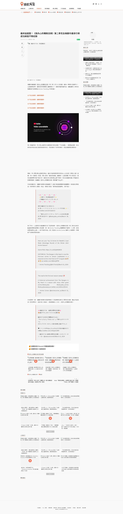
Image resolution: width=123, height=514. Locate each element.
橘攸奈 (45, 12)
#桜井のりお (44, 206)
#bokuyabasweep (43, 287)
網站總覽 (84, 507)
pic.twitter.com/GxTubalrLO (46, 210)
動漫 (41, 374)
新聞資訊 (39, 8)
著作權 (59, 507)
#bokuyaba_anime (63, 285)
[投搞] (93, 4)
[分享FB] (22, 43)
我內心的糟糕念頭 (33, 374)
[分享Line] (22, 47)
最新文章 (85, 47)
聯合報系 (69, 507)
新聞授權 (50, 507)
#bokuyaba (45, 285)
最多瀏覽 (85, 82)
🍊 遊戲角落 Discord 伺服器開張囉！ (42, 346)
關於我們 (79, 507)
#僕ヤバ (43, 197)
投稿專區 (71, 8)
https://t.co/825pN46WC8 (54, 250)
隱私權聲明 (63, 507)
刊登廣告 (39, 507)
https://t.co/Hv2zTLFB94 (54, 328)
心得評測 (31, 8)
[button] (101, 4)
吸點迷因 (60, 12)
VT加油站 (63, 8)
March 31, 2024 (63, 264)
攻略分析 (22, 8)
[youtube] (96, 4)
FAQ (43, 507)
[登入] (98, 4)
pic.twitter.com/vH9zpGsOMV (50, 331)
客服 (46, 507)
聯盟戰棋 (68, 12)
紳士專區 (55, 8)
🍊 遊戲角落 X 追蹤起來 (37, 349)
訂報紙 (74, 507)
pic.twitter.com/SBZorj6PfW (50, 261)
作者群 (79, 8)
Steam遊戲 (53, 12)
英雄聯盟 (38, 12)
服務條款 (55, 507)
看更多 (50, 431)
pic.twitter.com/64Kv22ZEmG (58, 287)
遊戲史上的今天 (77, 12)
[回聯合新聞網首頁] (21, 4)
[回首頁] (27, 4)
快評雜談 (47, 8)
